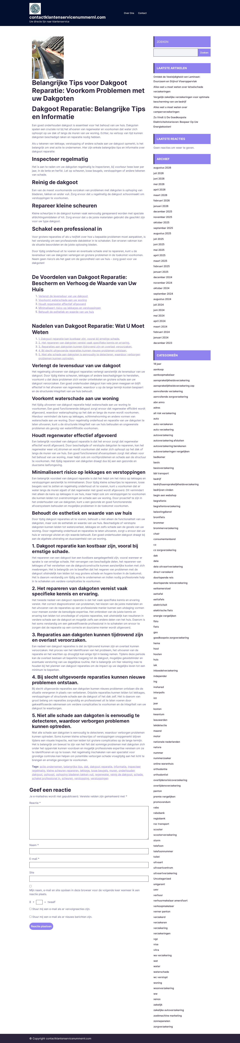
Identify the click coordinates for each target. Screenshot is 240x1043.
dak (86, 766)
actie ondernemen (51, 766)
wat (155, 960)
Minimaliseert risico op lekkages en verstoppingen (70, 307)
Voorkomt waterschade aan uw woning (63, 300)
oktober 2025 (161, 222)
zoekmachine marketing (167, 1015)
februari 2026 (161, 200)
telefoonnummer (163, 851)
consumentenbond (164, 539)
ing (155, 681)
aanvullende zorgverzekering (170, 396)
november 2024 (162, 282)
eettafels (158, 599)
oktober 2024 (161, 288)
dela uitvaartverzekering (168, 566)
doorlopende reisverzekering (170, 582)
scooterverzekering (165, 834)
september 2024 (163, 293)
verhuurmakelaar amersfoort (170, 900)
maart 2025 (160, 260)
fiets (156, 626)
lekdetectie (160, 725)
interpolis (159, 692)
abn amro (159, 402)
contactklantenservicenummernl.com (67, 17)
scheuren (67, 778)
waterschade (161, 971)
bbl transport (161, 473)
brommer (158, 522)
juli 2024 (158, 304)
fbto (155, 621)
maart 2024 (160, 326)
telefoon (158, 845)
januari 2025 (160, 271)
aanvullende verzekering (168, 391)
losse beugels (99, 770)
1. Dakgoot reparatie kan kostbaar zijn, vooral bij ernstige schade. (79, 338)
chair (156, 533)
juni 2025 (158, 244)
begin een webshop (164, 495)
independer (160, 676)
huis (155, 659)
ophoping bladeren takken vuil (75, 774)
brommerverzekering (165, 528)
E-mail (34, 858)
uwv (155, 889)
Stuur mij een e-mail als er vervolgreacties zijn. (61, 909)
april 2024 (159, 321)
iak (155, 665)
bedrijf (157, 478)
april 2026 (159, 189)
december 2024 (162, 277)
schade (138, 774)
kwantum (158, 714)
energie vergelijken (164, 615)
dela (156, 561)
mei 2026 (159, 184)
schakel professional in (46, 778)
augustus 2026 (162, 167)
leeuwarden (160, 719)
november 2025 (162, 217)
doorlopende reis (163, 577)
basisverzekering (163, 468)
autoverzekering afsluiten (168, 440)
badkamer (159, 457)
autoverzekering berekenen (169, 446)
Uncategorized (162, 878)
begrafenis (159, 500)
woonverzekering (163, 988)
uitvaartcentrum (163, 867)
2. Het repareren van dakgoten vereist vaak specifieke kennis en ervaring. (84, 342)
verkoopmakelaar (163, 906)
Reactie (35, 802)
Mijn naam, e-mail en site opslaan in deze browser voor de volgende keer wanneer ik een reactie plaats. (84, 892)
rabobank (159, 812)
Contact (142, 13)
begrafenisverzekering (166, 506)
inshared (158, 687)
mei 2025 (158, 249)
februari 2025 (161, 266)
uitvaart (158, 862)
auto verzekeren (163, 424)
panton (157, 791)
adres (156, 407)
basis (156, 462)
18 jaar (157, 363)
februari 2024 (161, 331)
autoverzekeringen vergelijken (171, 451)
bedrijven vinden (163, 489)
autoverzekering (163, 435)
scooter (158, 829)
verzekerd (159, 917)
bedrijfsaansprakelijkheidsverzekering (176, 484)
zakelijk (157, 1004)
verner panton (161, 911)
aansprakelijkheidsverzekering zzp (173, 385)
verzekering (160, 928)
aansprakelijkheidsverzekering (171, 380)
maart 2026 (160, 195)
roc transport (161, 823)
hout (156, 648)
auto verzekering (163, 429)
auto (156, 418)
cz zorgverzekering (164, 550)
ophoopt (49, 774)
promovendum (161, 802)
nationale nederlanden (166, 741)
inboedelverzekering (165, 670)
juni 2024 (159, 310)
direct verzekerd (163, 571)
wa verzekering (162, 955)
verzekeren (160, 922)
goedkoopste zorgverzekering (171, 637)
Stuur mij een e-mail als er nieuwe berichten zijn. (62, 916)
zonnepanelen (161, 1021)
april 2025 (159, 255)
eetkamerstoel (162, 588)
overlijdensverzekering (167, 785)
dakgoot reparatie (101, 766)
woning (157, 982)
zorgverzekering (163, 1026)
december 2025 (162, 211)
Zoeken (162, 41)
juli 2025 (158, 238)
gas (155, 632)
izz (155, 698)
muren (113, 770)
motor (156, 736)
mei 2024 (159, 315)
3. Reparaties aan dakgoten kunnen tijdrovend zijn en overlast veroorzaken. (85, 346)
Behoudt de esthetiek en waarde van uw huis (66, 311)
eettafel (158, 593)
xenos (156, 999)
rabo (156, 807)
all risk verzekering (164, 413)
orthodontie (160, 769)
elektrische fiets (163, 610)
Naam (34, 845)
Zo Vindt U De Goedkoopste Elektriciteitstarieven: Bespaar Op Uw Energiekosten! (175, 122)
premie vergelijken (164, 796)
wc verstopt (160, 977)
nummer (158, 752)
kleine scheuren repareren (63, 770)
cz (154, 544)
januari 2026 (160, 206)
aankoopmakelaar (164, 374)
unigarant (159, 884)
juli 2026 (158, 173)
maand (157, 730)
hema (156, 643)
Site (31, 872)
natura (157, 747)
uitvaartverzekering (165, 873)
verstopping (81, 778)
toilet (156, 856)
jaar (155, 703)
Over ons (129, 13)
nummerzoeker (162, 758)
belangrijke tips (73, 766)
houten (157, 654)
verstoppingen (99, 778)
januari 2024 (160, 337)
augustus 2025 (162, 233)
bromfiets (159, 517)
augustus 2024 (162, 299)
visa (155, 944)
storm (156, 840)
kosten (157, 708)
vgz (155, 938)
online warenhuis (163, 763)
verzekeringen (161, 933)
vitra (156, 949)
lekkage (85, 770)
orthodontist (160, 774)
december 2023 (162, 342)
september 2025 (163, 228)
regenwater (102, 774)
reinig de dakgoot (121, 774)
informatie (120, 766)
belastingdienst (162, 511)
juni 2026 (159, 178)
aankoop (158, 369)
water (156, 966)
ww (155, 993)
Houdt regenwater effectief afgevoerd (62, 304)
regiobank (159, 818)
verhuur (158, 895)
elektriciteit (160, 604)
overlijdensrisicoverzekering (170, 780)
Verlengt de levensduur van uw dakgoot (63, 296)
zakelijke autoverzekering (168, 1010)
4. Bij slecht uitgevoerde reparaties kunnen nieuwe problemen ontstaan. (83, 350)
